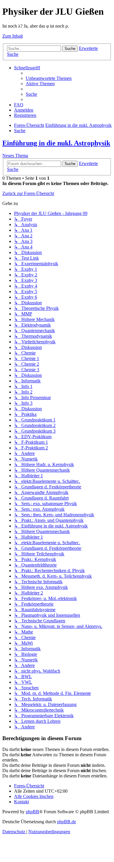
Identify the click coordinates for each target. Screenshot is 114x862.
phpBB (32, 811)
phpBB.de (66, 821)
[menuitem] (49, 78)
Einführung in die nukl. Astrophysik (56, 143)
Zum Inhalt (12, 35)
